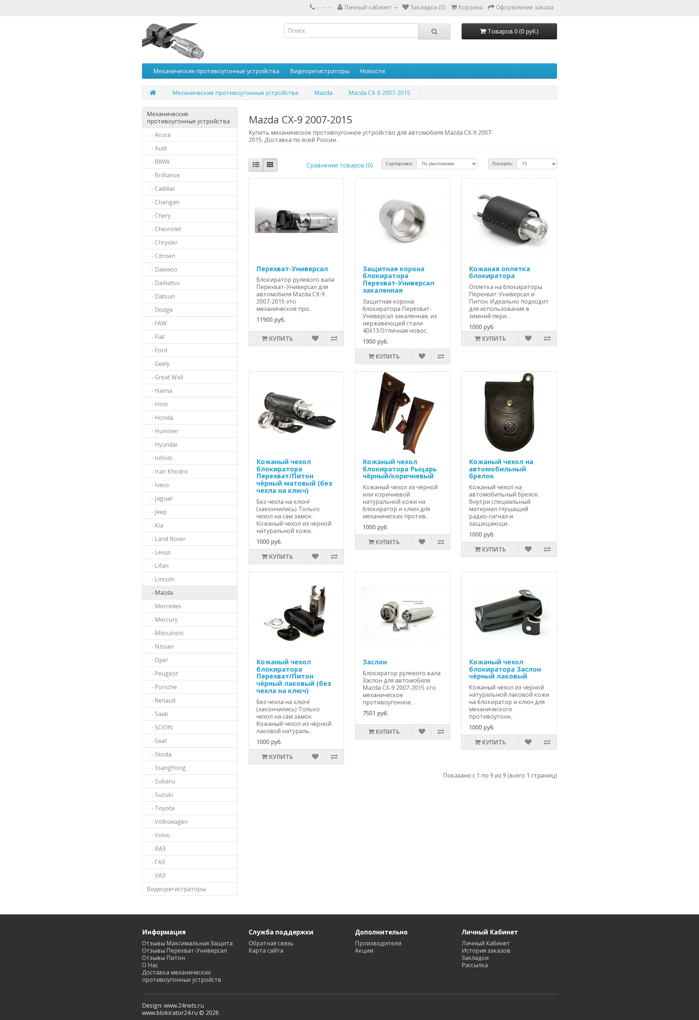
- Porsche (162, 687)
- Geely (158, 364)
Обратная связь (271, 943)
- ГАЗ (156, 862)
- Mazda (160, 593)
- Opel (157, 660)
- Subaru (161, 781)
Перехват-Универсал (292, 268)
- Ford (157, 350)
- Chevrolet (164, 229)
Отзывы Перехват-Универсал (184, 950)
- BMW (158, 162)
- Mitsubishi (165, 633)
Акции (364, 950)
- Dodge (160, 310)
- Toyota (160, 808)
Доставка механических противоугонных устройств (181, 976)
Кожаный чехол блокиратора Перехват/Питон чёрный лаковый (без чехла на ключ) (293, 676)
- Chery (159, 215)
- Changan (163, 202)
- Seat (157, 741)
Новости (372, 71)
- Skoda (159, 754)
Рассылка (475, 965)
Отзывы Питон (163, 958)
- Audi (157, 148)
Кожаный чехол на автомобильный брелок (501, 469)
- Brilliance (163, 175)
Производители (378, 943)
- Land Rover (166, 539)
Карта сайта (266, 950)
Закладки (475, 958)
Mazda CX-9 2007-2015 (379, 93)
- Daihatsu (163, 283)
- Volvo (158, 835)
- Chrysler (162, 242)
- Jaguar (160, 498)
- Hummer (163, 431)
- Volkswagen (167, 822)
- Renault (161, 700)
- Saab (157, 714)
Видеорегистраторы (319, 71)
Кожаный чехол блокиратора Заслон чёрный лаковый (505, 669)
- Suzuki (160, 795)
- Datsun (161, 296)
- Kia (155, 525)
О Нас (150, 965)
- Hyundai (162, 444)
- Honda (160, 418)
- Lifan (158, 566)
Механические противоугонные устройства (216, 71)
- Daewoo (162, 269)
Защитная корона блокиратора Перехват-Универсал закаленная (398, 279)
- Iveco (158, 485)
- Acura (158, 135)
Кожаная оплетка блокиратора (499, 272)
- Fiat (156, 337)
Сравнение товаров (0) (340, 165)
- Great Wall (165, 377)
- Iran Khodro (167, 471)
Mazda (323, 93)
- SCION (160, 727)
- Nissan (160, 647)
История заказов (486, 950)
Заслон (375, 661)
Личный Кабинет (486, 943)
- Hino (157, 404)
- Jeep (157, 512)
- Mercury (162, 620)
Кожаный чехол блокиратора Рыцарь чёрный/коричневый (400, 469)
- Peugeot (162, 673)
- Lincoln (160, 579)
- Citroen (161, 256)
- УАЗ (156, 875)
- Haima (159, 391)
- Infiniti (159, 458)
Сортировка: (399, 164)
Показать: (502, 164)
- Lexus (159, 552)
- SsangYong (166, 768)
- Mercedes (164, 606)
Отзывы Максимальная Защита (187, 943)
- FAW (157, 323)
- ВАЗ (156, 849)
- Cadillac (161, 189)
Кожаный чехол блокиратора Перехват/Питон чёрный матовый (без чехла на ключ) (294, 476)
